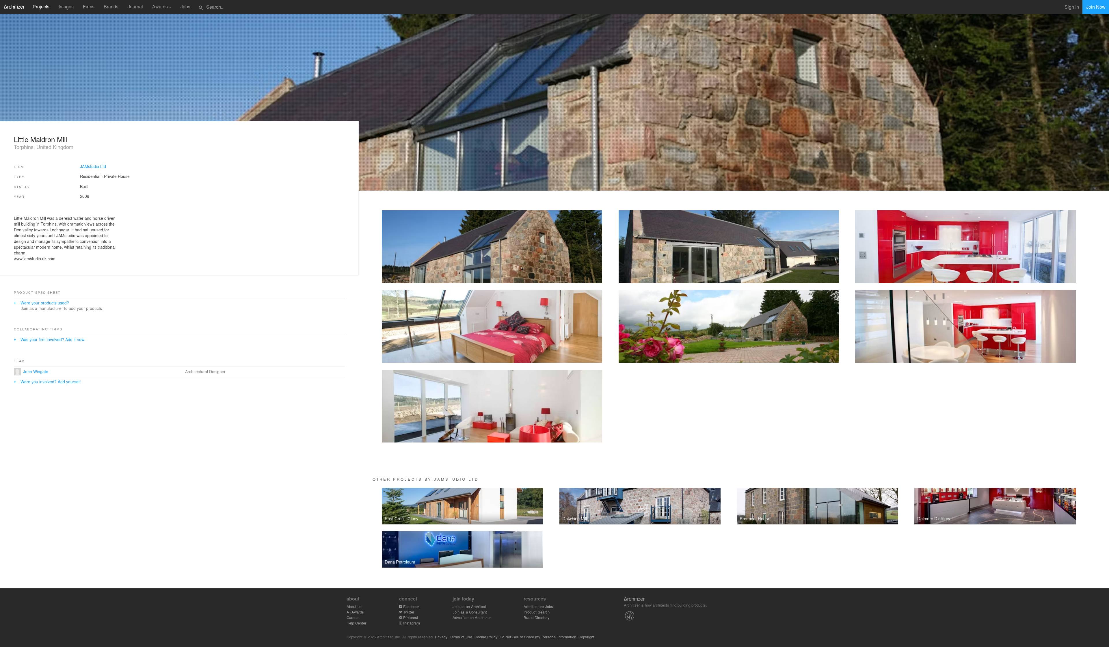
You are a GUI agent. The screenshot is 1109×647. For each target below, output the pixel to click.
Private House (117, 176)
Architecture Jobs (538, 606)
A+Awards (355, 612)
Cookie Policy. (486, 636)
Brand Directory (537, 617)
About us (354, 606)
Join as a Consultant (470, 612)
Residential (90, 176)
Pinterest (410, 617)
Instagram (411, 623)
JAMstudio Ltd (93, 166)
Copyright (586, 636)
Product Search (537, 612)
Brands (111, 6)
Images (66, 6)
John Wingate (35, 371)
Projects (41, 6)
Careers (353, 617)
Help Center (356, 623)
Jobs (185, 6)
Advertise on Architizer (472, 617)
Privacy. (442, 636)
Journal (135, 6)
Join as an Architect (469, 606)
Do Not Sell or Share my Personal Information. (538, 636)
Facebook (411, 606)
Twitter (408, 612)
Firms (88, 6)
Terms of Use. (461, 636)
